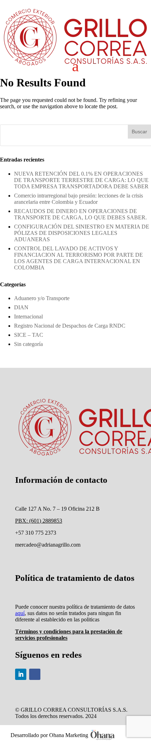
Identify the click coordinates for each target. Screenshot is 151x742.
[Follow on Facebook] (34, 674)
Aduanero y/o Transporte (42, 298)
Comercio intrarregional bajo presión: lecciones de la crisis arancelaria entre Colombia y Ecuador (78, 199)
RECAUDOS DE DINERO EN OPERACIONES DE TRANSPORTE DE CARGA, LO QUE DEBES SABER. (80, 214)
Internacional (28, 317)
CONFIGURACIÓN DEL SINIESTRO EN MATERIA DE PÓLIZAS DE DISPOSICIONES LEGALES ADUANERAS (81, 233)
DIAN (21, 307)
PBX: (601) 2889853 (38, 521)
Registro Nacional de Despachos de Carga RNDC (69, 326)
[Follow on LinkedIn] (20, 674)
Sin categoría (28, 344)
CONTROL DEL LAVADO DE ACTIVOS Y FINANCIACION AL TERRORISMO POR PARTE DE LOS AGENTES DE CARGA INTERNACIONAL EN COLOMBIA (78, 257)
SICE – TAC (28, 335)
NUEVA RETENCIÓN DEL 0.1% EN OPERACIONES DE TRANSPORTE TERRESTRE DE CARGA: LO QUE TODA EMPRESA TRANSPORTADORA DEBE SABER (81, 180)
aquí (20, 613)
